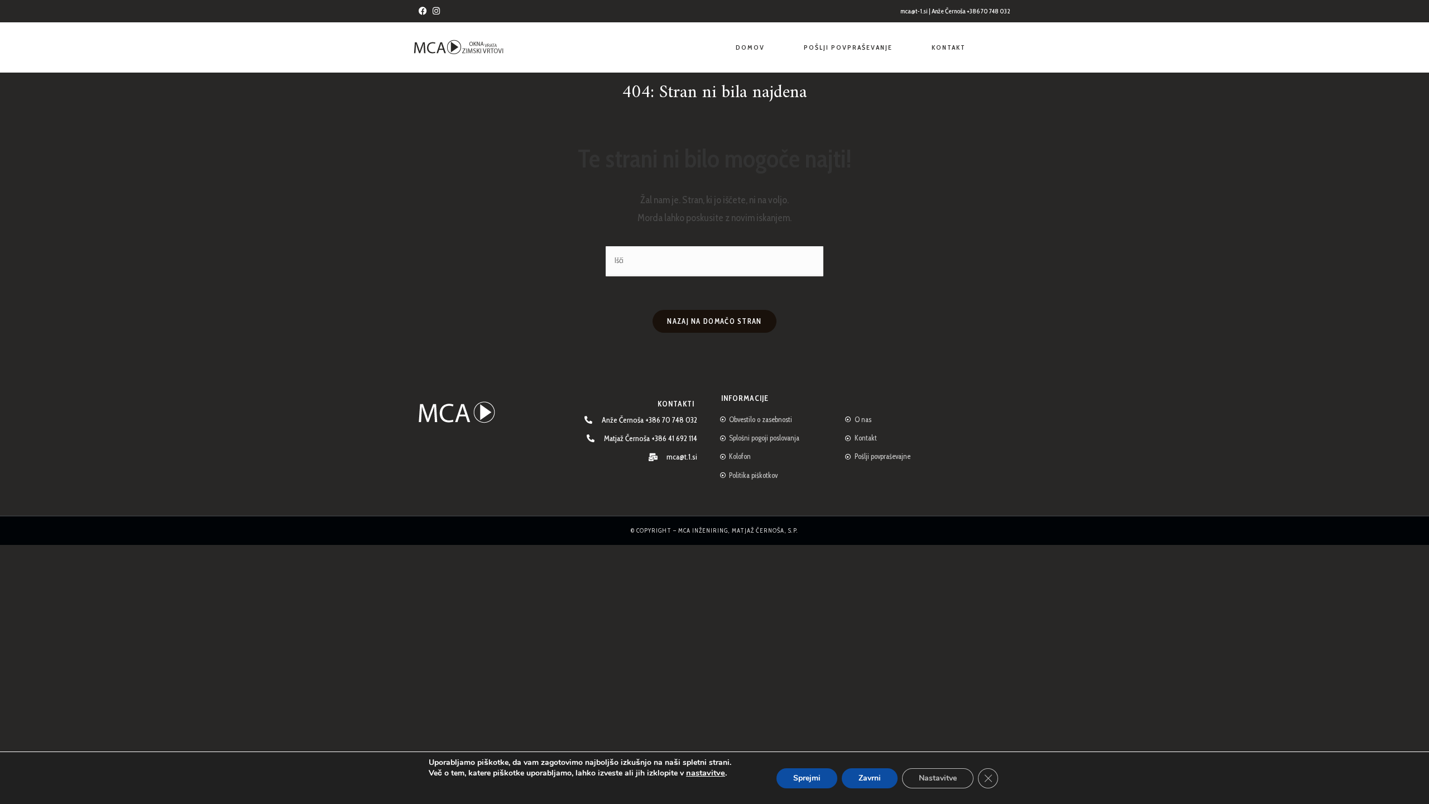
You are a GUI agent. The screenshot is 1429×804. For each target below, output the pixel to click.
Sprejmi (807, 778)
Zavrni (870, 778)
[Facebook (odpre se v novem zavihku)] (426, 11)
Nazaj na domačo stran (714, 321)
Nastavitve (938, 778)
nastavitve (705, 773)
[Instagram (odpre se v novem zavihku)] (439, 11)
